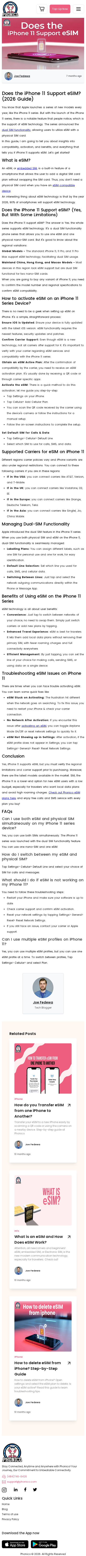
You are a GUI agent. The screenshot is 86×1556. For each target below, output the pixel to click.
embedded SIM (27, 168)
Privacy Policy (10, 1519)
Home (5, 1504)
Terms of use (10, 1514)
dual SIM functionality (16, 130)
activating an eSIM (34, 726)
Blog (5, 1509)
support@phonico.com (22, 1481)
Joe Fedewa (43, 1002)
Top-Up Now (60, 9)
